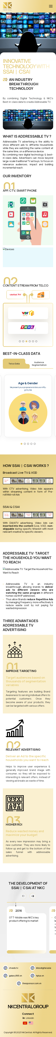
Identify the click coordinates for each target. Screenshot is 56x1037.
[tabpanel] (28, 320)
